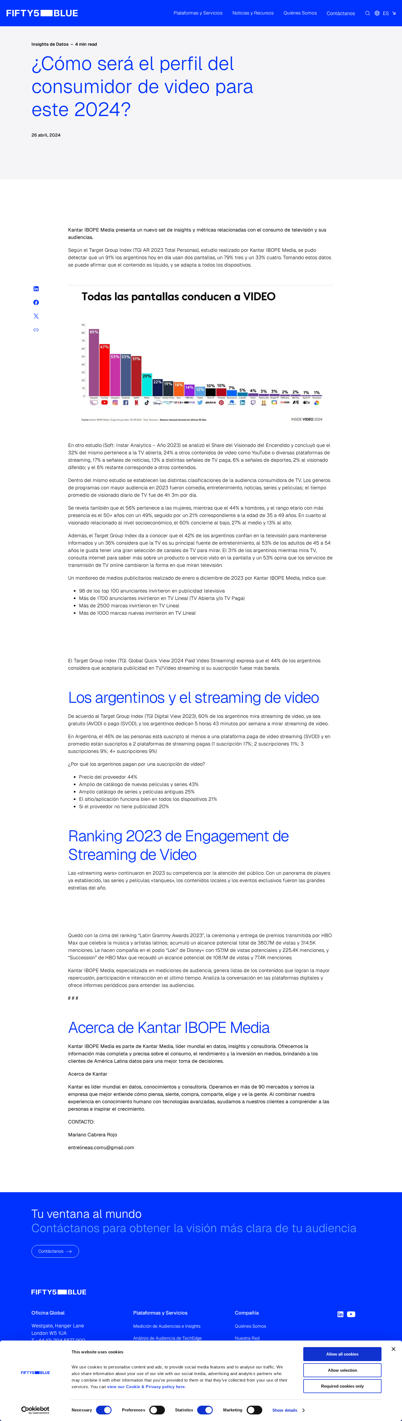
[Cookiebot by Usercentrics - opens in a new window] (35, 1410)
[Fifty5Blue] (42, 13)
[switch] (157, 1410)
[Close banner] (393, 1349)
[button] (198, 13)
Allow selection (342, 1370)
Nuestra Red (247, 1338)
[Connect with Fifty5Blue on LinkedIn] (340, 1314)
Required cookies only (342, 1386)
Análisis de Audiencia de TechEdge (167, 1338)
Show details (284, 1410)
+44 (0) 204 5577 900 (60, 1340)
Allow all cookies (342, 1354)
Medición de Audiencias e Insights (166, 1326)
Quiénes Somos (250, 1326)
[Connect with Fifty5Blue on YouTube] (351, 1314)
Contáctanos (50, 1251)
